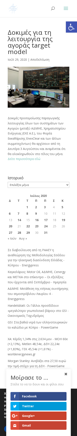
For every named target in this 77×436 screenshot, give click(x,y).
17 (45, 220)
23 (36, 226)
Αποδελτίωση (39, 59)
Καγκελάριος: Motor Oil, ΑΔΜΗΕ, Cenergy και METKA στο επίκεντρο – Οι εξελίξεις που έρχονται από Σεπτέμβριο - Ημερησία (37, 277)
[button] (71, 27)
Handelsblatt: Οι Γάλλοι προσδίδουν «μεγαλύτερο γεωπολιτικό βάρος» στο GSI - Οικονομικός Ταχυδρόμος (38, 310)
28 (19, 233)
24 (45, 226)
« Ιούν (12, 238)
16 (36, 220)
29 (28, 233)
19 (63, 220)
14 (19, 220)
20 (10, 226)
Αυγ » (23, 238)
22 (28, 226)
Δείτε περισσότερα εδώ (24, 159)
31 (45, 233)
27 (10, 233)
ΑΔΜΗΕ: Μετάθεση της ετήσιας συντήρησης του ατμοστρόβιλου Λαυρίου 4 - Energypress (38, 294)
